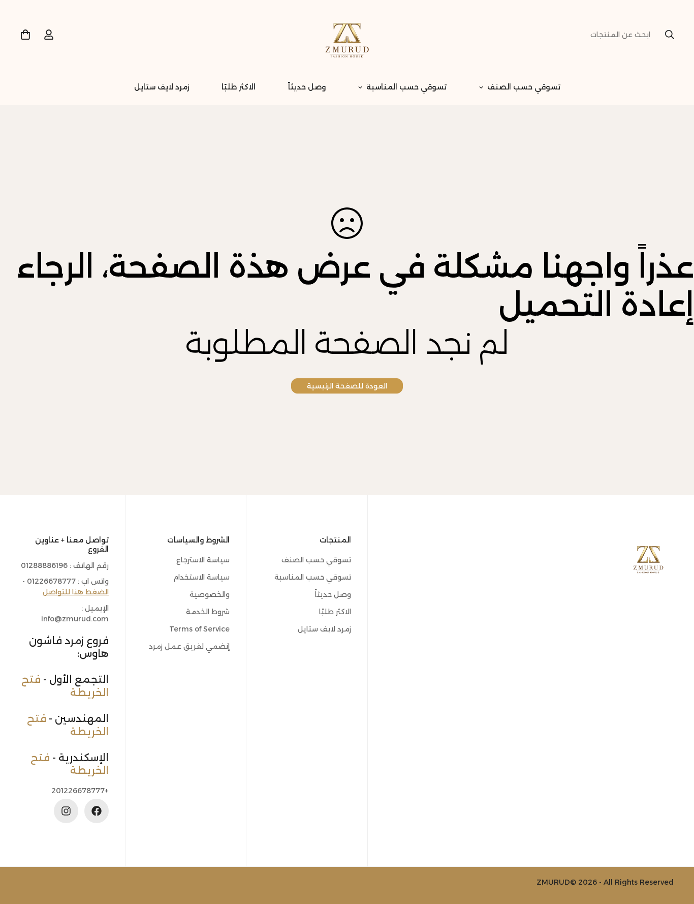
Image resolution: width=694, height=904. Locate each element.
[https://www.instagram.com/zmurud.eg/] (66, 811)
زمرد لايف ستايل (161, 87)
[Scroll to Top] (19, 848)
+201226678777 (80, 790)
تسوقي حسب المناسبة (406, 87)
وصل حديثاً (307, 87)
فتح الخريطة (69, 764)
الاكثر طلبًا (239, 87)
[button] (25, 34)
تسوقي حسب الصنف (523, 87)
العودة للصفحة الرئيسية (347, 385)
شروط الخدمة (208, 611)
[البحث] (669, 34)
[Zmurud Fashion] (347, 35)
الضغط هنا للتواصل (76, 592)
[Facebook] (96, 811)
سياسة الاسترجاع (203, 559)
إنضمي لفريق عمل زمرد (189, 646)
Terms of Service (199, 629)
